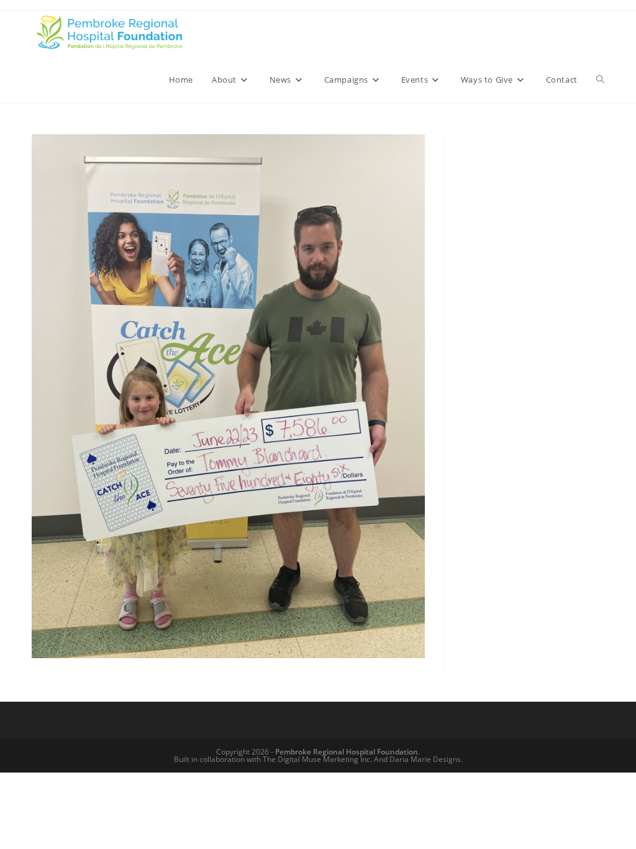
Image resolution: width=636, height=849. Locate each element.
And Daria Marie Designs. (418, 759)
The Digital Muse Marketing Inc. (317, 759)
